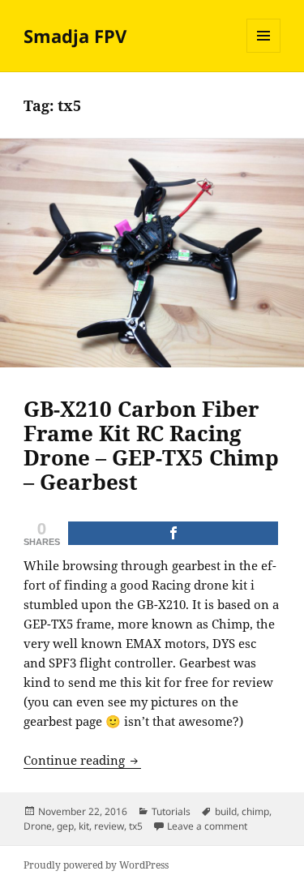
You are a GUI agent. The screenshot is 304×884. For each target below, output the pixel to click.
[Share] (173, 533)
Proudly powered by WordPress (96, 865)
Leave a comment (207, 826)
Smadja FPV (75, 36)
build (226, 811)
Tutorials (171, 811)
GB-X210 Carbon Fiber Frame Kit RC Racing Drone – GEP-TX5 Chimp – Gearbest (151, 445)
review (109, 826)
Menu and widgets (263, 52)
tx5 (136, 826)
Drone (38, 826)
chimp (255, 811)
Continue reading (82, 760)
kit (84, 826)
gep (65, 826)
